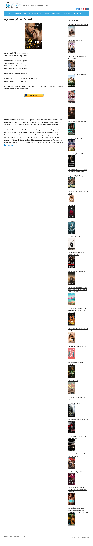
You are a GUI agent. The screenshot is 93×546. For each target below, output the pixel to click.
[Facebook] (80, 9)
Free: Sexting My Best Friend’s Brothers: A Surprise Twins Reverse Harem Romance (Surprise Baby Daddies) (77, 173)
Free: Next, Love (73, 380)
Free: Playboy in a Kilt (74, 90)
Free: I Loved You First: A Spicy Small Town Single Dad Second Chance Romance (77, 290)
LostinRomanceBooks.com (12, 536)
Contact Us (75, 537)
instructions (8, 145)
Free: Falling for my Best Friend (78, 24)
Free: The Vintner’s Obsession (77, 74)
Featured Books (20, 13)
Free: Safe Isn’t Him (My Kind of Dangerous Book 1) (78, 455)
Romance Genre (35, 13)
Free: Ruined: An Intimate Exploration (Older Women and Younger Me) (77, 489)
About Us (77, 13)
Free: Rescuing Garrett (75, 138)
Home (8, 13)
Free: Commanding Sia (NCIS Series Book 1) (77, 57)
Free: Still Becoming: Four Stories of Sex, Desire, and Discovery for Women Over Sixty (78, 510)
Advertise (66, 13)
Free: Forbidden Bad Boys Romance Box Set (76, 253)
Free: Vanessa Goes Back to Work (78, 346)
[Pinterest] (84, 9)
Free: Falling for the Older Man (77, 154)
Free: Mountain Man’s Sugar (77, 122)
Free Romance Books (52, 13)
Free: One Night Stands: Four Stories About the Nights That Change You (77, 310)
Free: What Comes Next (75, 237)
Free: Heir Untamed (74, 403)
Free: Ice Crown (72, 221)
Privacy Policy (85, 537)
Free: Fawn (71, 205)
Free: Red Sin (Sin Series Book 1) (78, 420)
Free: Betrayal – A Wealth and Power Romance (77, 437)
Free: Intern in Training (75, 40)
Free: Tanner (72, 106)
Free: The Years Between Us (76, 271)
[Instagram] (87, 9)
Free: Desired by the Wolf (76, 472)
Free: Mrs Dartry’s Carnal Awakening (75, 363)
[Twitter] (77, 9)
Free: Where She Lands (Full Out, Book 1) (78, 192)
